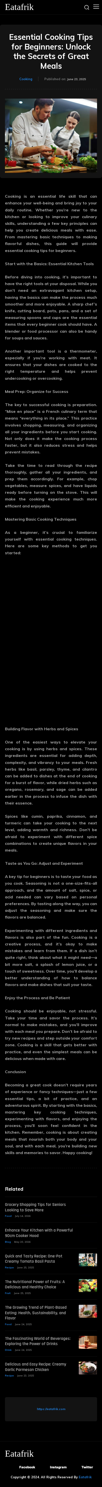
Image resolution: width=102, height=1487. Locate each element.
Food (8, 1216)
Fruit (8, 1293)
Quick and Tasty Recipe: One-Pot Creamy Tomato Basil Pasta (33, 1258)
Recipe (9, 1267)
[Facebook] (12, 1467)
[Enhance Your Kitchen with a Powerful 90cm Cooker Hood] (88, 1234)
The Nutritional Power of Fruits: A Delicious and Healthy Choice (35, 1284)
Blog (8, 1241)
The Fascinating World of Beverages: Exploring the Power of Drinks (38, 1341)
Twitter (87, 1467)
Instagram (58, 1467)
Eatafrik (85, 1477)
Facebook (27, 1467)
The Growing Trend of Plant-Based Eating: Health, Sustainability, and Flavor (36, 1312)
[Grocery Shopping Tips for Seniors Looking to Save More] (88, 1208)
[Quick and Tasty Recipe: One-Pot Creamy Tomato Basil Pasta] (88, 1259)
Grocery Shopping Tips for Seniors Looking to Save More (35, 1207)
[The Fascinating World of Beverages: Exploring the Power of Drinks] (88, 1342)
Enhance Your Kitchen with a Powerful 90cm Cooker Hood (39, 1233)
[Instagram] (43, 1467)
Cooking (25, 79)
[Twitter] (74, 1467)
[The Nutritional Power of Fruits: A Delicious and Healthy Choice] (88, 1285)
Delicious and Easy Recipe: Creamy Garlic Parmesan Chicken (35, 1366)
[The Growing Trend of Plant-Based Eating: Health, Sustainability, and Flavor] (88, 1311)
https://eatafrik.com (51, 1409)
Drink (8, 1350)
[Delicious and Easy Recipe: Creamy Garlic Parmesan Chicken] (88, 1368)
